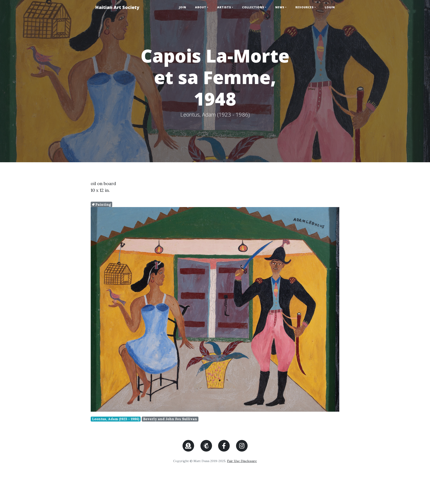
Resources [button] (304, 7)
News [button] (279, 7)
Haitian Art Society (117, 7)
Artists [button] (224, 7)
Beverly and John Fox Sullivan (170, 419)
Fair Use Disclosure (242, 461)
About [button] (200, 7)
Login (330, 7)
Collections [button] (253, 7)
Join (182, 7)
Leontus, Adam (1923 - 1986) (115, 419)
